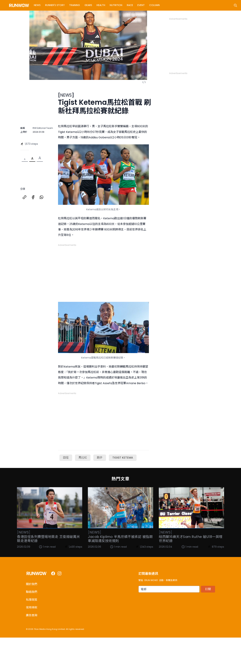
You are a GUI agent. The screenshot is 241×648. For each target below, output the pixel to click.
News (37, 5)
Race (130, 5)
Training (74, 5)
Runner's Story (55, 5)
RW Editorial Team (43, 128)
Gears (88, 5)
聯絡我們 (31, 592)
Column (154, 5)
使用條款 (31, 607)
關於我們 (31, 584)
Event (141, 5)
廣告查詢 (31, 615)
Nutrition (116, 5)
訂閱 (208, 589)
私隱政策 (31, 600)
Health (101, 5)
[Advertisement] (103, 271)
